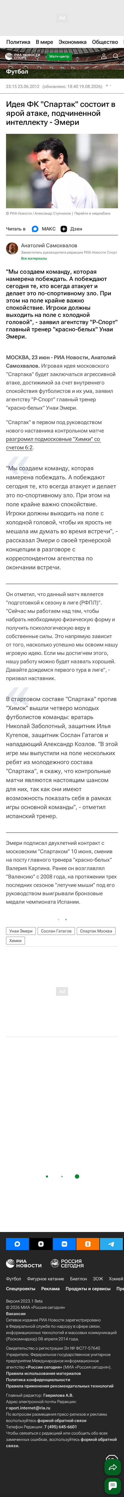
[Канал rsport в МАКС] (17, 1244)
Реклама (50, 1288)
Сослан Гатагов (56, 931)
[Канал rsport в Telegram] (111, 1244)
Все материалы (34, 258)
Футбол (13, 1279)
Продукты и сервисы (88, 1288)
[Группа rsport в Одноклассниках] (87, 1244)
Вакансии (16, 1313)
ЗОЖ (98, 1279)
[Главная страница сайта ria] (7, 56)
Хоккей (116, 1279)
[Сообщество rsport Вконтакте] (64, 1244)
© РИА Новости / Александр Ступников (38, 213)
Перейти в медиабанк (92, 213)
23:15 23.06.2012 (22, 86)
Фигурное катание (45, 1279)
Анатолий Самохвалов (49, 245)
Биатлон (78, 1279)
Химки (15, 940)
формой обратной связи (61, 1420)
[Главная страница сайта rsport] (36, 56)
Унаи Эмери (21, 931)
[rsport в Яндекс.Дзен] (40, 1244)
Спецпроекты (20, 1288)
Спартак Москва (96, 931)
